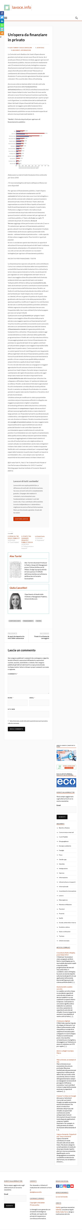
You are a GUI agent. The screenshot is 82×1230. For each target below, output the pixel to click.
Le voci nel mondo (62, 1197)
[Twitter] (2, 17)
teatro (38, 621)
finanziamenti (28, 621)
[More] (2, 33)
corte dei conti (14, 621)
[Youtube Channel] (72, 1186)
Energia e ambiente (65, 846)
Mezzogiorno (63, 900)
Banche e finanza (64, 828)
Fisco (60, 855)
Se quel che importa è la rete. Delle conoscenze (16, 637)
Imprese (61, 873)
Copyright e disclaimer (37, 1203)
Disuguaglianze (63, 841)
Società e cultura (64, 927)
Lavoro (61, 895)
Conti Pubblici (63, 837)
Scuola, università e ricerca (67, 922)
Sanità (61, 918)
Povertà (61, 913)
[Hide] (1, 37)
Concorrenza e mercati (66, 832)
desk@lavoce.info (36, 1192)
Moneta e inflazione (65, 904)
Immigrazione (63, 868)
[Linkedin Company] (68, 1186)
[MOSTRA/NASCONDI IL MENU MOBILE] (5, 18)
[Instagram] (64, 1186)
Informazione (26, 50)
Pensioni (61, 909)
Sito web (11, 709)
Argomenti (16, 50)
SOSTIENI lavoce (21, 519)
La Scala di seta (39, 536)
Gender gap (62, 859)
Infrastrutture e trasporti (67, 882)
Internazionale (63, 886)
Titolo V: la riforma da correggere (41, 637)
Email (32, 698)
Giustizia (61, 864)
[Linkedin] (2, 21)
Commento (13, 674)
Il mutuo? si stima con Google (66, 1096)
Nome (10, 698)
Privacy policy (34, 1205)
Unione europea (64, 940)
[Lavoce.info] (18, 7)
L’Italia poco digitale (63, 1021)
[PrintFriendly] (2, 29)
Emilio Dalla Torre (62, 1212)
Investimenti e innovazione (67, 891)
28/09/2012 (40, 47)
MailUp (58, 1207)
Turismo (61, 936)
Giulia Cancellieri (25, 47)
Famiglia (61, 850)
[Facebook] (2, 13)
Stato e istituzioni (64, 931)
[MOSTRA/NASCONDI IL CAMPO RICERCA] (76, 18)
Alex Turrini (14, 47)
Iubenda (58, 1209)
